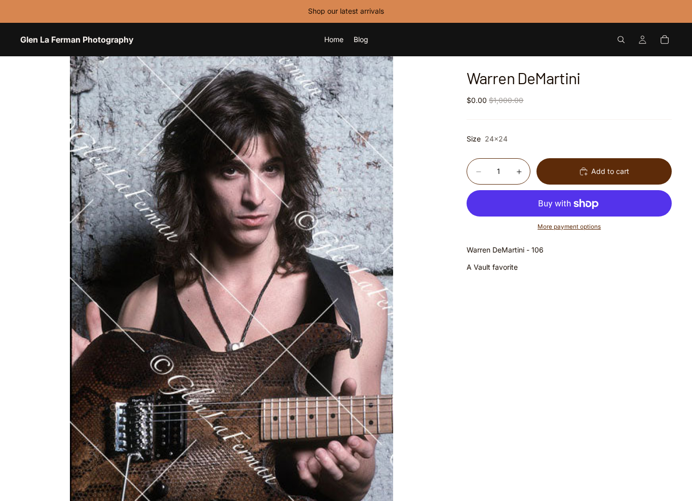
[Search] (621, 39)
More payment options (569, 226)
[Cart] (664, 39)
